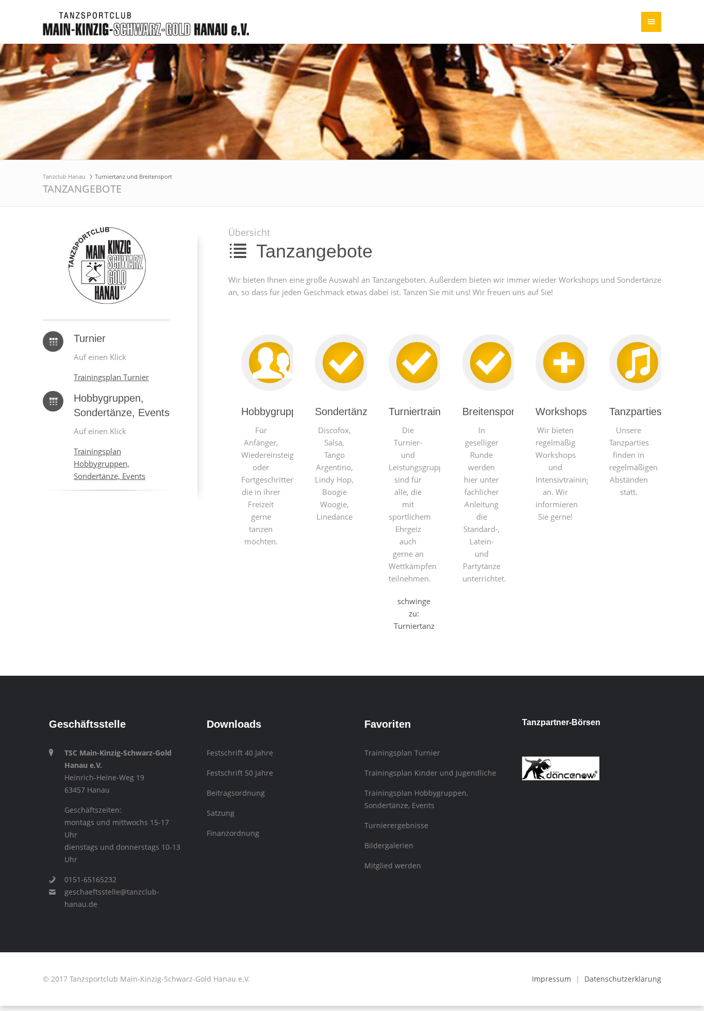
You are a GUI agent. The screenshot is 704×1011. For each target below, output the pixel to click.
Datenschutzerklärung (622, 966)
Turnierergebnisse (396, 812)
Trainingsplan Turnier (111, 377)
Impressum (551, 966)
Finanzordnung (233, 820)
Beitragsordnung (236, 780)
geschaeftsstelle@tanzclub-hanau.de (111, 885)
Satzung (220, 800)
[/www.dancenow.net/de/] (560, 764)
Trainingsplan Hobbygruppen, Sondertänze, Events (109, 463)
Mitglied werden (392, 853)
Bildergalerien (388, 832)
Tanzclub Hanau (64, 176)
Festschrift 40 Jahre (240, 740)
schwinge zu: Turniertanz (414, 600)
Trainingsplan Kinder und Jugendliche (430, 760)
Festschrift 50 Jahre (240, 760)
